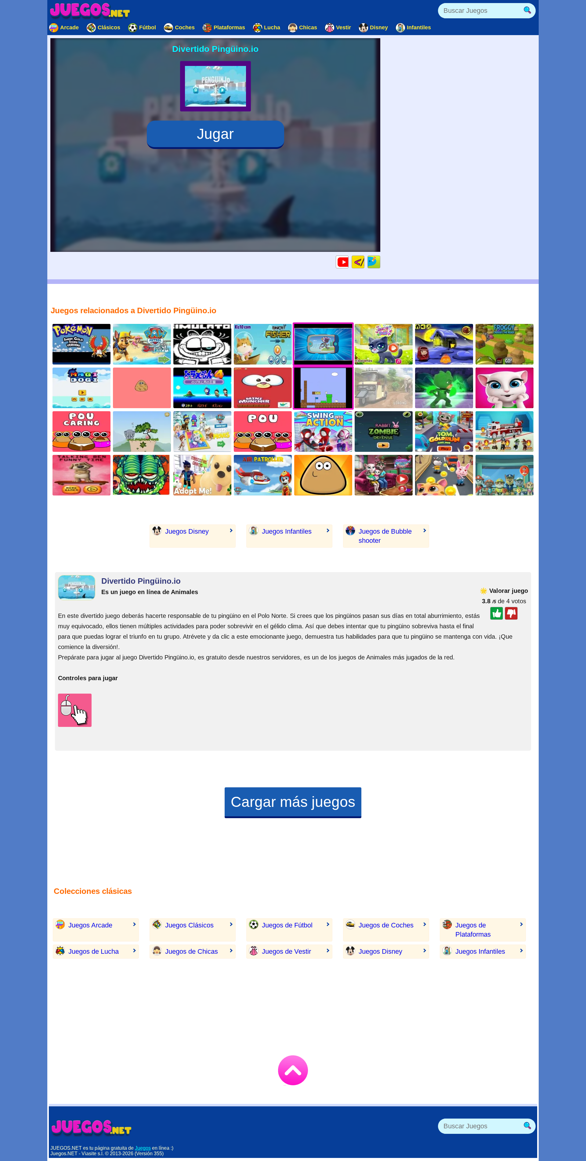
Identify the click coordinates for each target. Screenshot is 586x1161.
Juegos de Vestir (286, 951)
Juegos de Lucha (93, 951)
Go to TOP (293, 1070)
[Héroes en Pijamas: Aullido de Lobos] (444, 388)
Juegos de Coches (386, 925)
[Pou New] (142, 388)
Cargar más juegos (293, 802)
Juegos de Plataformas (473, 929)
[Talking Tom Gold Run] (444, 431)
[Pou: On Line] (263, 431)
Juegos (143, 1148)
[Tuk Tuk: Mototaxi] (384, 388)
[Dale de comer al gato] (263, 388)
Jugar (215, 134)
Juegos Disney (187, 531)
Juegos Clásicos (189, 925)
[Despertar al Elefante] (142, 431)
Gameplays (348, 261)
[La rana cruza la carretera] (505, 344)
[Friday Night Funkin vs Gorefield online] (142, 475)
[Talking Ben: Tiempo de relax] (81, 475)
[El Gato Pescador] (263, 344)
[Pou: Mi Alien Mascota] (323, 475)
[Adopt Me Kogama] (202, 475)
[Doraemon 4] (202, 388)
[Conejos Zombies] (384, 431)
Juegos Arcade (90, 925)
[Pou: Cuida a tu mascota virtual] (81, 431)
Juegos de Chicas (191, 951)
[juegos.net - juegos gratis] (91, 1128)
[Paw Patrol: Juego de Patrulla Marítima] (142, 344)
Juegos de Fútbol (287, 925)
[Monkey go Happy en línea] (444, 344)
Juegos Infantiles (287, 531)
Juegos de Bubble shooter (385, 536)
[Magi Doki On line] (81, 388)
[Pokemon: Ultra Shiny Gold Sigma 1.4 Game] (81, 344)
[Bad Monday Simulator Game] (202, 344)
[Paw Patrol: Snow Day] (202, 431)
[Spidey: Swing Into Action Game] (323, 431)
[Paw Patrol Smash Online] (505, 475)
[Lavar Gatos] (384, 344)
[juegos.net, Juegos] (90, 11)
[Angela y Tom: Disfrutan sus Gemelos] (384, 475)
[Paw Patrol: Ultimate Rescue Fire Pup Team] (505, 431)
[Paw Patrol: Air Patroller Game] (263, 475)
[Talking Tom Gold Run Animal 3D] (444, 475)
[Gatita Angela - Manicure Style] (505, 388)
